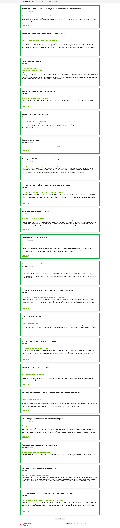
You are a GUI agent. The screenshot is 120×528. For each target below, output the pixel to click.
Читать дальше (26, 25)
